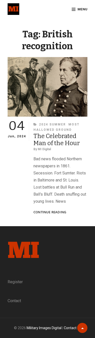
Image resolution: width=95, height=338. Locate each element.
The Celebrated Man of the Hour (56, 140)
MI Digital (44, 149)
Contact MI (72, 328)
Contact (14, 300)
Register (15, 281)
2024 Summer (52, 124)
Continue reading (49, 212)
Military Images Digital (44, 328)
